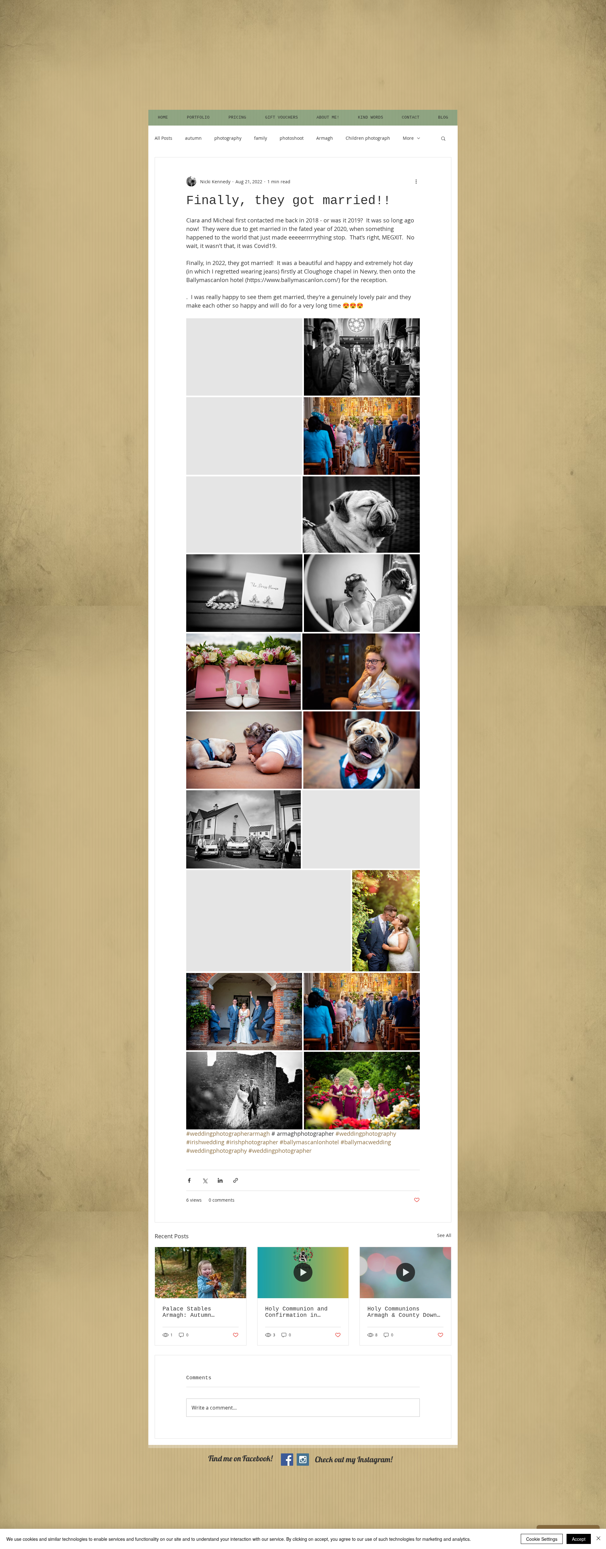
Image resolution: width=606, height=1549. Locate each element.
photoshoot (292, 138)
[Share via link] (236, 1180)
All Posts (163, 138)
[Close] (598, 1539)
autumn (193, 138)
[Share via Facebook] (189, 1180)
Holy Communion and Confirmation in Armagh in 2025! (296, 1312)
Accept (578, 1539)
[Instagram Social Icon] (303, 1459)
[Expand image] (244, 357)
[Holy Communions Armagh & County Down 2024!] (405, 1272)
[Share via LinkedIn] (220, 1180)
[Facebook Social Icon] (287, 1459)
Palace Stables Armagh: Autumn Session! (187, 1312)
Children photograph (368, 138)
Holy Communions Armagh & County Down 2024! (402, 1312)
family (260, 138)
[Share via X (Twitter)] (205, 1180)
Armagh (324, 138)
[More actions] (416, 181)
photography (227, 138)
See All (444, 1235)
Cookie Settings (541, 1539)
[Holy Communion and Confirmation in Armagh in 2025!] (303, 1272)
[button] (443, 138)
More (408, 138)
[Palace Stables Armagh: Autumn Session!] (200, 1272)
